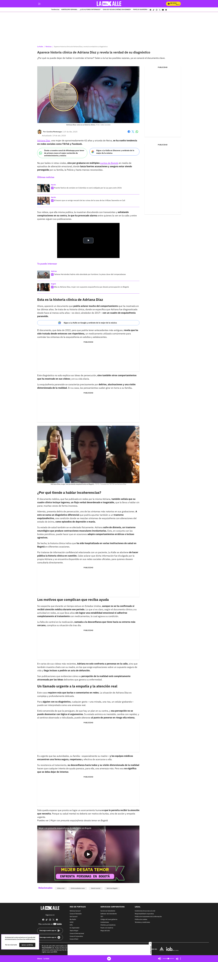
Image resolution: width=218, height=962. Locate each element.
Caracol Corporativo (76, 936)
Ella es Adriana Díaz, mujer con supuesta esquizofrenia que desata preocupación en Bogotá (91, 287)
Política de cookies (141, 919)
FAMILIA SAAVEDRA (140, 10)
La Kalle (40, 46)
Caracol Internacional (77, 933)
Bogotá (53, 284)
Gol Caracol (73, 916)
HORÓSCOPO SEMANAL (69, 10)
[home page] (109, 3)
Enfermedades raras (78, 888)
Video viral (60, 888)
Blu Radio (73, 919)
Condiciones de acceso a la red (145, 911)
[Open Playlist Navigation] (180, 958)
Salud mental (95, 888)
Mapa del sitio (105, 930)
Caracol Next (74, 939)
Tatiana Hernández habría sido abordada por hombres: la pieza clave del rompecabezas (90, 274)
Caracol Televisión (76, 914)
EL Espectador (74, 928)
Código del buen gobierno (108, 919)
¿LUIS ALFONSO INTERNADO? (90, 10)
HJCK (71, 922)
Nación (53, 185)
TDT (101, 916)
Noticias (49, 46)
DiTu (71, 925)
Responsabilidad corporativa (144, 914)
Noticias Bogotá (112, 888)
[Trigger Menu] (39, 4)
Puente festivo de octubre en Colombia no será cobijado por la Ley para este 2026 (88, 188)
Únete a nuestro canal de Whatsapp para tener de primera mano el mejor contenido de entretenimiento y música (64, 153)
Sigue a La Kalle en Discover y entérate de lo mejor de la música (115, 151)
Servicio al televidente (107, 911)
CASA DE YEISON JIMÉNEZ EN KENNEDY (117, 10)
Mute (159, 958)
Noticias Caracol (75, 911)
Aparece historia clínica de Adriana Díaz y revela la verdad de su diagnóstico (81, 46)
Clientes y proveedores (107, 925)
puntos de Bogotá (109, 162)
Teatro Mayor (74, 930)
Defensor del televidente (108, 914)
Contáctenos (104, 922)
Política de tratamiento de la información (148, 916)
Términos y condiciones (142, 922)
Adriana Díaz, (44, 140)
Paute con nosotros (106, 928)
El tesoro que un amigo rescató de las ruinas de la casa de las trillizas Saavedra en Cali (89, 200)
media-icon (109, 958)
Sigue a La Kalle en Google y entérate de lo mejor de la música (90, 323)
